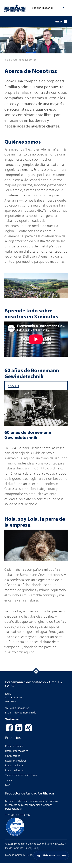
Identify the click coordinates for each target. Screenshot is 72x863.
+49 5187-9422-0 (19, 708)
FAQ (7, 785)
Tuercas (9, 780)
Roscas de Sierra (14, 765)
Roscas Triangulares (15, 760)
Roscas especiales (14, 746)
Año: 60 (13, 386)
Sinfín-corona (12, 756)
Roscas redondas (14, 770)
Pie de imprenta (14, 848)
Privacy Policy (32, 848)
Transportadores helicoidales (21, 775)
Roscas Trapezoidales (16, 751)
